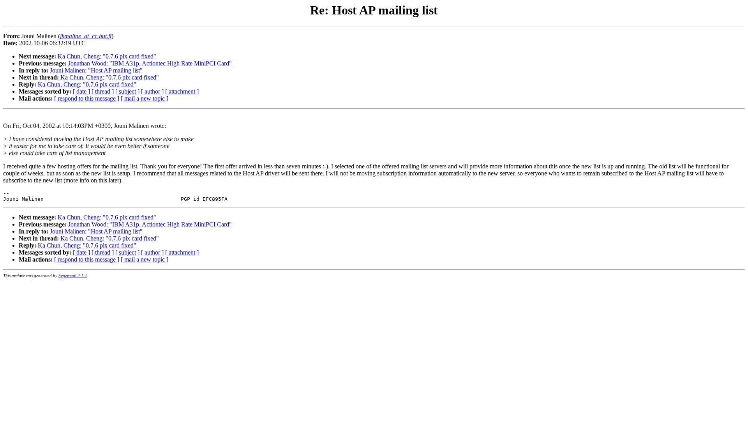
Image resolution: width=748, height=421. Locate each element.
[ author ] (152, 91)
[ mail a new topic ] (144, 98)
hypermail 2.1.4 (72, 275)
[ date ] (81, 91)
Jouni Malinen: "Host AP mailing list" (96, 70)
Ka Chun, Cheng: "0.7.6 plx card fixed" (107, 56)
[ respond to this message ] (86, 98)
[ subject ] (127, 91)
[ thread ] (103, 91)
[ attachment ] (182, 91)
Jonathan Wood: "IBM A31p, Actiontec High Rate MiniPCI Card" (150, 63)
